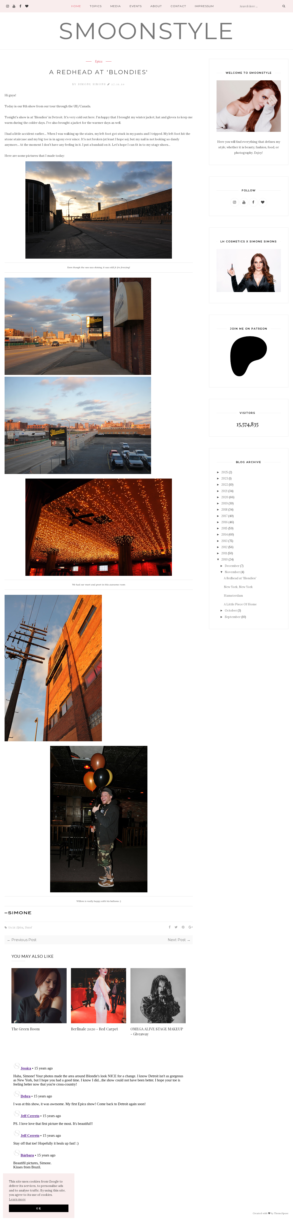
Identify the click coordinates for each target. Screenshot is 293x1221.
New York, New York (238, 587)
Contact (178, 6)
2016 (224, 522)
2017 (224, 516)
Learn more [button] (17, 1199)
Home (76, 6)
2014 (224, 534)
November (232, 572)
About (156, 6)
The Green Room (25, 1028)
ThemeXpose (281, 1213)
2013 (224, 541)
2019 (224, 503)
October (231, 610)
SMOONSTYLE (146, 30)
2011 (224, 553)
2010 (224, 559)
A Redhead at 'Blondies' (240, 578)
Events (136, 6)
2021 (224, 491)
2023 (224, 478)
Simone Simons (92, 84)
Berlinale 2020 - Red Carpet (94, 1028)
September (233, 617)
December (232, 566)
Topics (96, 6)
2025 (224, 472)
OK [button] (38, 1208)
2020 (224, 497)
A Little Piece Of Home (240, 604)
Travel (28, 927)
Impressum (204, 6)
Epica (98, 61)
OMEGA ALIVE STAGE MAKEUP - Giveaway (156, 1031)
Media (115, 6)
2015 (224, 528)
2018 (224, 510)
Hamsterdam (233, 596)
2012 (224, 547)
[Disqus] (98, 1117)
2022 (224, 485)
